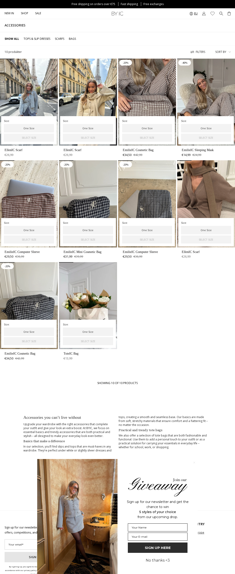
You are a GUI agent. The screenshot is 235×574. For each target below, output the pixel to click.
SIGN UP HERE (158, 547)
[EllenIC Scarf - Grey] (29, 102)
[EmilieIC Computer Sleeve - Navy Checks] (147, 203)
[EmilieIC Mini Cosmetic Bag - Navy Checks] (88, 203)
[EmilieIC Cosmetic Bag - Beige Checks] (147, 102)
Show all (12, 39)
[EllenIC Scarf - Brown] (206, 203)
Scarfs (59, 39)
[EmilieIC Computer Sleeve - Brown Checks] (29, 203)
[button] (24, 13)
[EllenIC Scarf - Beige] (88, 102)
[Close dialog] (194, 462)
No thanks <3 (158, 560)
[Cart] (229, 13)
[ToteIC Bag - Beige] (88, 305)
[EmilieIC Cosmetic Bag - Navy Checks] (29, 305)
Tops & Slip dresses (37, 39)
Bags (72, 39)
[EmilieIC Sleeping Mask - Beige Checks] (206, 102)
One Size (28, 128)
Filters (200, 52)
